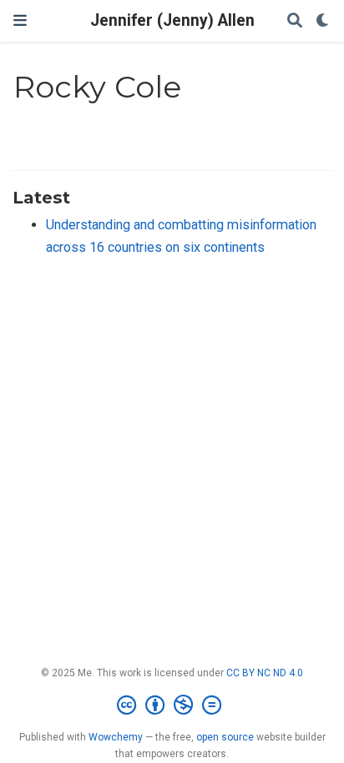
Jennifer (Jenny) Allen (172, 20)
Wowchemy (116, 737)
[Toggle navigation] (20, 20)
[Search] (294, 21)
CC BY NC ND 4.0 (264, 673)
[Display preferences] (323, 21)
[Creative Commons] (172, 705)
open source (225, 737)
